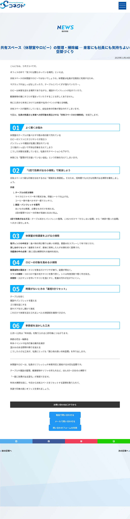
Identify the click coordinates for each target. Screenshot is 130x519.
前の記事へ (7, 450)
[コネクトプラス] (12, 5)
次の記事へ (123, 450)
